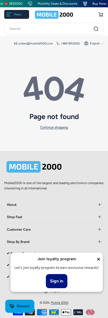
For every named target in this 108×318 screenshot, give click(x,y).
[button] (101, 14)
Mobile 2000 (59, 302)
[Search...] (96, 29)
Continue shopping (54, 127)
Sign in (56, 281)
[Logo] (54, 14)
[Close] (98, 259)
